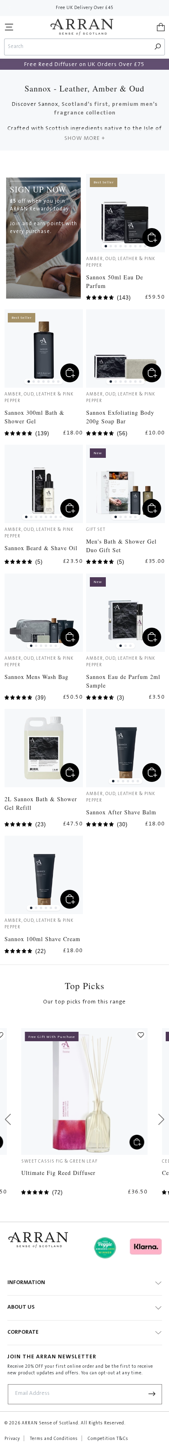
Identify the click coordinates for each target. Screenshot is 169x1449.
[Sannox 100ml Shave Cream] (44, 875)
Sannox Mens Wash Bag (37, 677)
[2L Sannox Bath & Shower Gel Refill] (44, 748)
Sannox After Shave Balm (121, 812)
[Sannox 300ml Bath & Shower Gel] (44, 348)
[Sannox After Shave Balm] (125, 748)
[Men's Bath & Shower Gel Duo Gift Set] (125, 484)
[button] (9, 27)
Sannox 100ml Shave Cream (42, 939)
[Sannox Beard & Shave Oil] (44, 484)
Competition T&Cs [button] (108, 1439)
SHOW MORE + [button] (84, 139)
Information (26, 1283)
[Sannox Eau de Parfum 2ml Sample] (125, 613)
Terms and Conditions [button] (54, 1439)
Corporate (23, 1332)
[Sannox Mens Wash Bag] (44, 613)
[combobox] (78, 47)
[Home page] (81, 27)
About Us (20, 1307)
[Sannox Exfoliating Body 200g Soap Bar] (125, 348)
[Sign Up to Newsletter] (152, 1394)
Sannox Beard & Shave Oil (41, 548)
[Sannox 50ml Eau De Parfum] (125, 213)
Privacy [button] (12, 1439)
